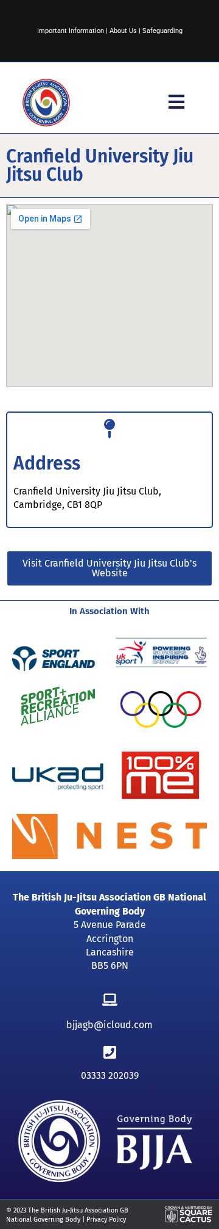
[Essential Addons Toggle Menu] (176, 102)
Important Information (70, 31)
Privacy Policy (106, 1220)
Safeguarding (162, 31)
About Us (123, 31)
